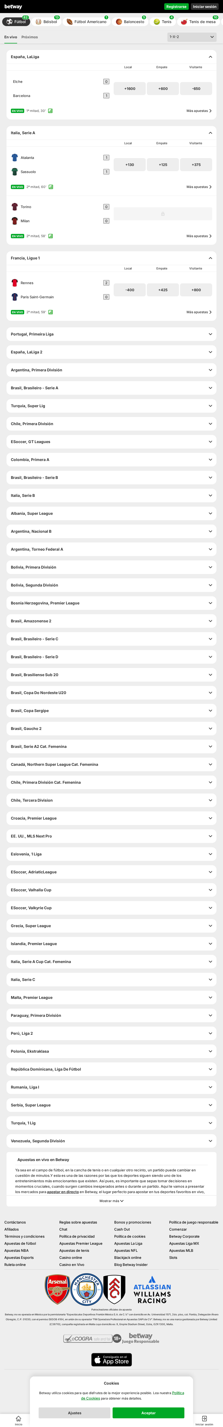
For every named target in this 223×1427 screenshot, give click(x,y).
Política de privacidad (77, 1236)
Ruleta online (15, 1264)
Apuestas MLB (181, 1250)
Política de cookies (129, 1236)
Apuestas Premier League (81, 1243)
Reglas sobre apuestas (78, 1222)
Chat (63, 1229)
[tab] (10, 36)
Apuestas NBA (16, 1250)
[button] (16, 21)
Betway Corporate (184, 1236)
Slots (173, 1257)
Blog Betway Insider (131, 1264)
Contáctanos (15, 1222)
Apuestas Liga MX (184, 1243)
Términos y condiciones (24, 1236)
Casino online (70, 1257)
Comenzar (178, 1229)
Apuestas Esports (19, 1257)
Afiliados (11, 1229)
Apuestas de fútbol (20, 1243)
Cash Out (122, 1229)
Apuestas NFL (126, 1250)
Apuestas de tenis (74, 1250)
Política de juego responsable (193, 1222)
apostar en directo (63, 1192)
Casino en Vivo (71, 1264)
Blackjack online (127, 1257)
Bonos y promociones (132, 1222)
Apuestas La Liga (128, 1243)
